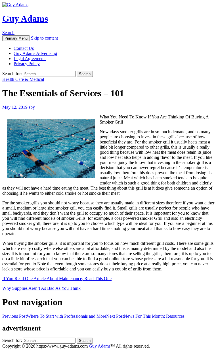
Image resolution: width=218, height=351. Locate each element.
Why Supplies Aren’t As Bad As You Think (41, 288)
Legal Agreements (30, 58)
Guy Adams (25, 18)
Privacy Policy (27, 63)
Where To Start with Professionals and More (54, 316)
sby (32, 107)
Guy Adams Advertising (35, 53)
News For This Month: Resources (145, 316)
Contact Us (24, 48)
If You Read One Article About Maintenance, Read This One (57, 278)
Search (8, 32)
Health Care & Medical (23, 79)
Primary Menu (16, 38)
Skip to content (44, 38)
